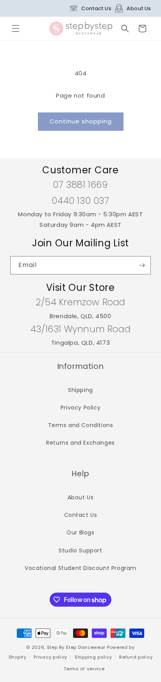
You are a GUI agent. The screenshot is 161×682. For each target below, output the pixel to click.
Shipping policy (93, 657)
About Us (139, 8)
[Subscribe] (141, 265)
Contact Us (96, 8)
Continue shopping (81, 121)
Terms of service (84, 669)
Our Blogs (80, 532)
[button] (15, 28)
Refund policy (135, 657)
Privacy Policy (80, 407)
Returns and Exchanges (80, 443)
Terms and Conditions (80, 425)
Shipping (80, 390)
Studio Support (80, 550)
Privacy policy (50, 657)
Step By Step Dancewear (76, 647)
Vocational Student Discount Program (80, 568)
